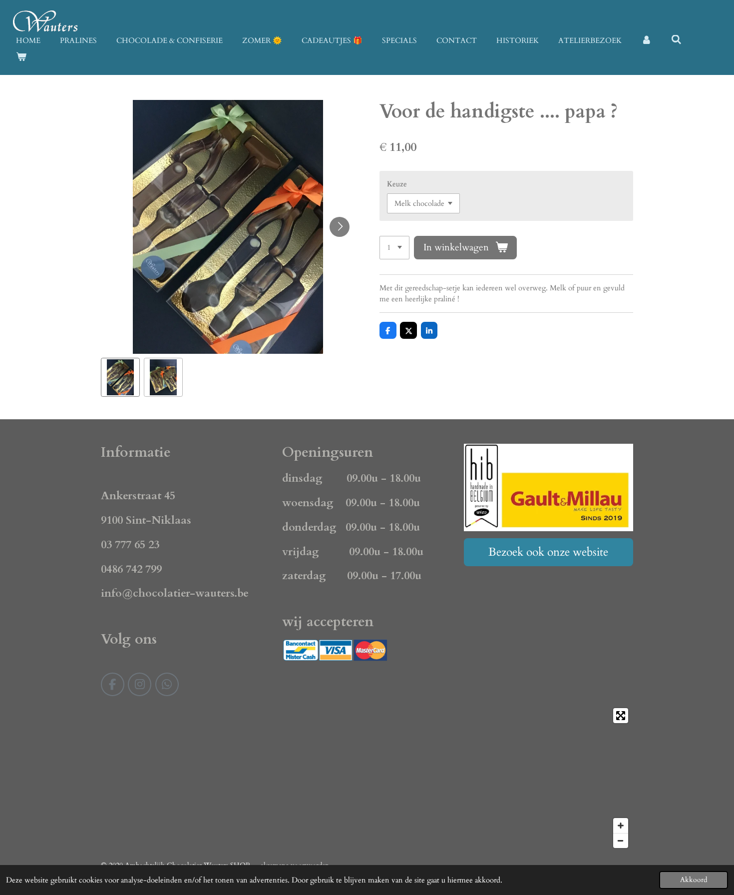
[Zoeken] (676, 39)
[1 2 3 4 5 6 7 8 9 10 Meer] (394, 247)
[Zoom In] (620, 825)
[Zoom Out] (620, 840)
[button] (120, 377)
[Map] (367, 778)
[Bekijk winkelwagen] (21, 57)
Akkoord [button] (693, 880)
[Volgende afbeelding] (340, 227)
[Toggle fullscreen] (620, 715)
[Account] (646, 40)
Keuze (397, 184)
